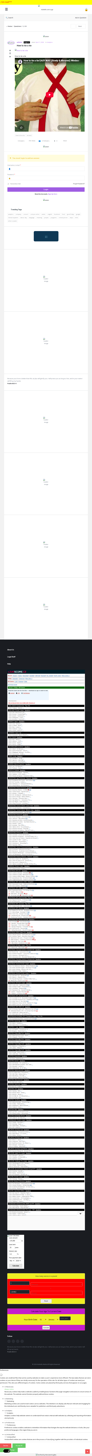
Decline (5, 1445)
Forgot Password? (79, 184)
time (76, 217)
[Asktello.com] (47, 9)
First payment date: (15, 1258)
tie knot (29, 135)
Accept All (19, 1445)
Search (10, 18)
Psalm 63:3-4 (11, 383)
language (31, 217)
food (63, 214)
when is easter (12, 221)
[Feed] (22, 1341)
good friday (70, 214)
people (46, 217)
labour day (23, 217)
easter (43, 214)
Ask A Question (80, 18)
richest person (63, 217)
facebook (57, 214)
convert (25, 214)
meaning (39, 217)
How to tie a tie (20, 135)
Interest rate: (13, 1251)
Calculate (46, 1328)
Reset (46, 1301)
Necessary (9, 1387)
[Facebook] (9, 1341)
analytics (10, 214)
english (50, 214)
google (78, 214)
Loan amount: (13, 1238)
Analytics (50, 42)
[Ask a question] (87, 1451)
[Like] (10, 50)
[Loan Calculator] (13, 1235)
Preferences (10, 1423)
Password (11, 174)
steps (71, 217)
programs (54, 217)
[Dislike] (10, 56)
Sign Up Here (52, 194)
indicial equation (13, 217)
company (18, 214)
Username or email (14, 165)
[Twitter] (13, 1341)
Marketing (9, 1399)
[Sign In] (86, 9)
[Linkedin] (17, 1341)
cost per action (34, 214)
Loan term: (12, 1244)
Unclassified (10, 1434)
